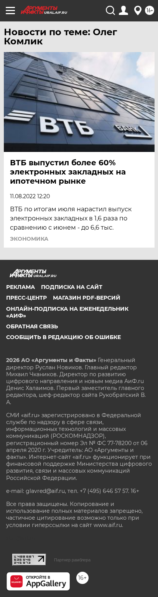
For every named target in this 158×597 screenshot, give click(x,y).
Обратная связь (32, 326)
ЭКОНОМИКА (29, 238)
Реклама (20, 287)
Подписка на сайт (71, 287)
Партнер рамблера (72, 560)
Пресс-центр (26, 297)
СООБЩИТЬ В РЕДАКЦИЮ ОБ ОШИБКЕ (63, 337)
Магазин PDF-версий (86, 297)
